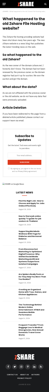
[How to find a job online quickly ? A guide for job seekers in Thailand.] (9, 219)
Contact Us (12, 375)
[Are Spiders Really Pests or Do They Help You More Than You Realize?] (9, 277)
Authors (35, 375)
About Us (24, 375)
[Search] (45, 4)
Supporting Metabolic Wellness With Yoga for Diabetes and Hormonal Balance (30, 235)
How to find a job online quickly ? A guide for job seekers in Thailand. (30, 218)
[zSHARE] (26, 4)
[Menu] (4, 4)
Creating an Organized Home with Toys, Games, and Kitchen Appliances (32, 292)
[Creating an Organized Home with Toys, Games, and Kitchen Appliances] (9, 292)
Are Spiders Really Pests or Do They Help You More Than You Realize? (32, 276)
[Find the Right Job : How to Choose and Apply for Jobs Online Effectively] (9, 204)
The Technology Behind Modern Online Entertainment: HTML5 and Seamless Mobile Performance (31, 309)
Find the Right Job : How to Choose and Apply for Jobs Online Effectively (31, 203)
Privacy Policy (23, 171)
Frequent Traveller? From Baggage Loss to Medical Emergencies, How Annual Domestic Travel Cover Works (31, 330)
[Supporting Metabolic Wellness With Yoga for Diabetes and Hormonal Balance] (9, 234)
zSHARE (5, 11)
